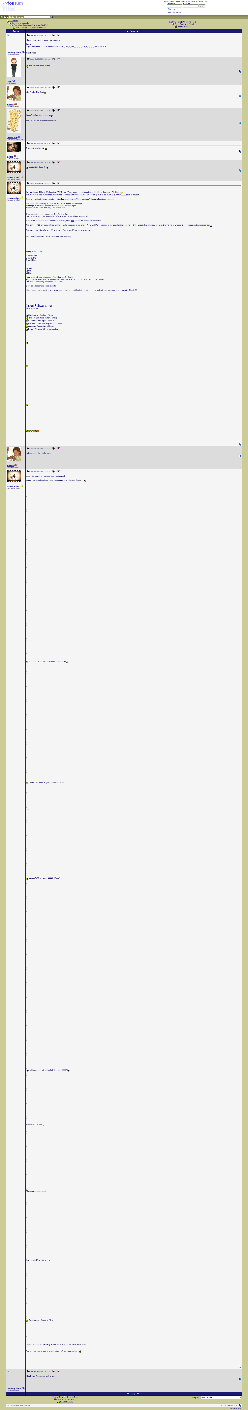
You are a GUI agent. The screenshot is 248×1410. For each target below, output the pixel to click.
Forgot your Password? (174, 12)
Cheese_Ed (12, 138)
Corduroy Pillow (14, 52)
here (72, 221)
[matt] (9, 82)
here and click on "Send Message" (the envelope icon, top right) (87, 199)
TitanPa (10, 105)
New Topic (176, 22)
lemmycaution (13, 177)
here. (130, 225)
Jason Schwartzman (40, 305)
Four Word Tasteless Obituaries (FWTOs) (31, 25)
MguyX (10, 157)
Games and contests (20, 23)
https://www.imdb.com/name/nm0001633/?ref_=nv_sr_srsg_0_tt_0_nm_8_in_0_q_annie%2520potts (89, 195)
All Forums (13, 21)
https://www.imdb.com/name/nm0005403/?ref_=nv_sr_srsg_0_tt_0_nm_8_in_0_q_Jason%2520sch (67, 46)
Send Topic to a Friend (184, 24)
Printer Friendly (184, 26)
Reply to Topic (190, 22)
